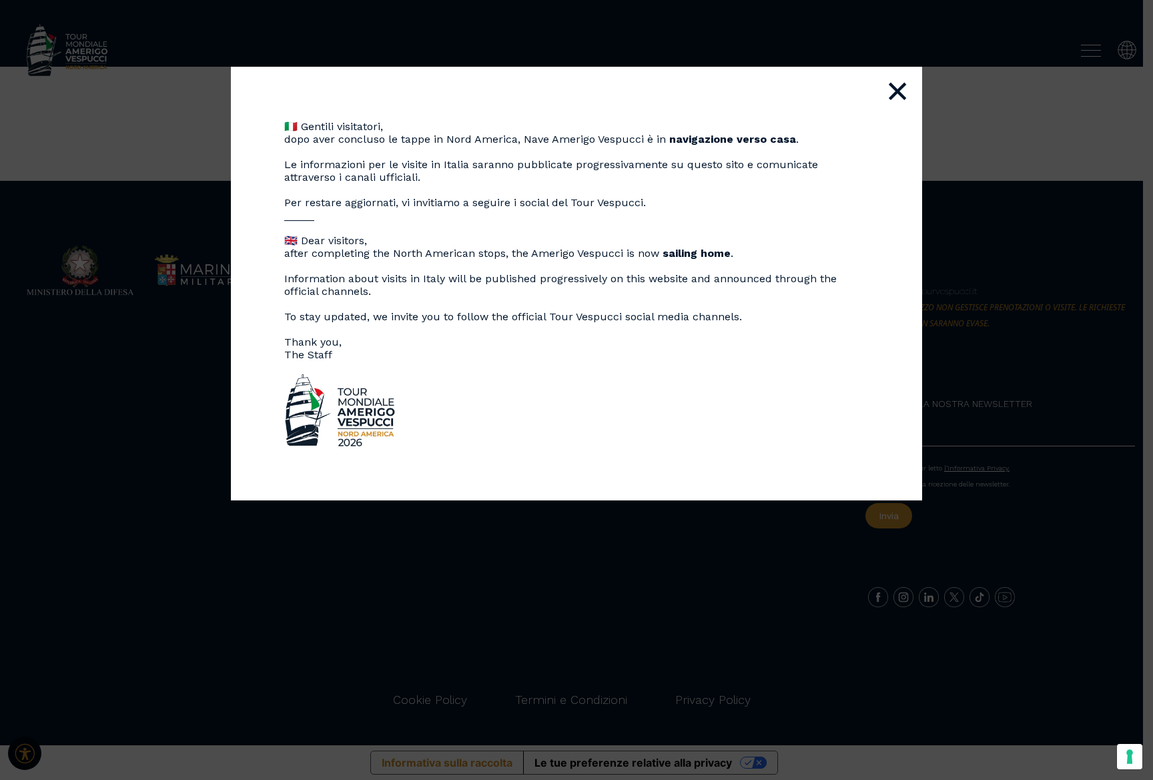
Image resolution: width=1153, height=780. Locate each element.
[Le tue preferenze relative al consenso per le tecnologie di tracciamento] (1129, 756)
